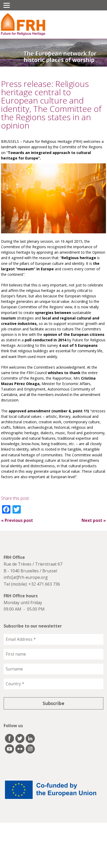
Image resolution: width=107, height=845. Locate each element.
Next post (94, 520)
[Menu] (6, 5)
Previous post (17, 520)
